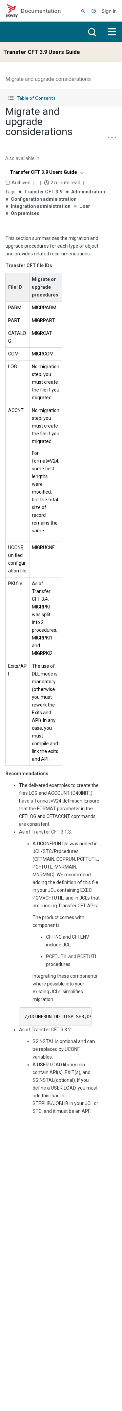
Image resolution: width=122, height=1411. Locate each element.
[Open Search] (83, 11)
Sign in (109, 11)
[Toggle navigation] (112, 32)
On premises (25, 213)
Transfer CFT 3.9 (43, 191)
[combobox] (46, 172)
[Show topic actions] (112, 137)
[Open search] (91, 32)
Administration (88, 191)
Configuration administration (44, 199)
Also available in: (22, 158)
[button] (61, 97)
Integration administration (40, 206)
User (84, 206)
